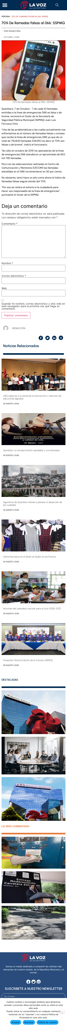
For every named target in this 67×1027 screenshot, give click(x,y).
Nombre (7, 263)
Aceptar (16, 1022)
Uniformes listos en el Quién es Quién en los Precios (29, 556)
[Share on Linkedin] (54, 338)
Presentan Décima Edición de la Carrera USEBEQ (28, 660)
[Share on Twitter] (47, 338)
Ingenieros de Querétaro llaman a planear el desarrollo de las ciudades (32, 504)
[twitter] (33, 982)
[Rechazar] (62, 1012)
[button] (5, 5)
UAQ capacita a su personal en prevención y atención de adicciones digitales (32, 397)
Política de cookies (47, 1022)
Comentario (9, 223)
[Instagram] (39, 982)
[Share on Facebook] (41, 338)
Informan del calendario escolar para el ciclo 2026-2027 (32, 608)
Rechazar (29, 1022)
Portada (6, 16)
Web (4, 288)
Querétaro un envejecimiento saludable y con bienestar (31, 450)
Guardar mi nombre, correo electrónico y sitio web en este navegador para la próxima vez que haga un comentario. (33, 306)
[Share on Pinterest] (61, 338)
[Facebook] (28, 982)
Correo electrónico (14, 276)
